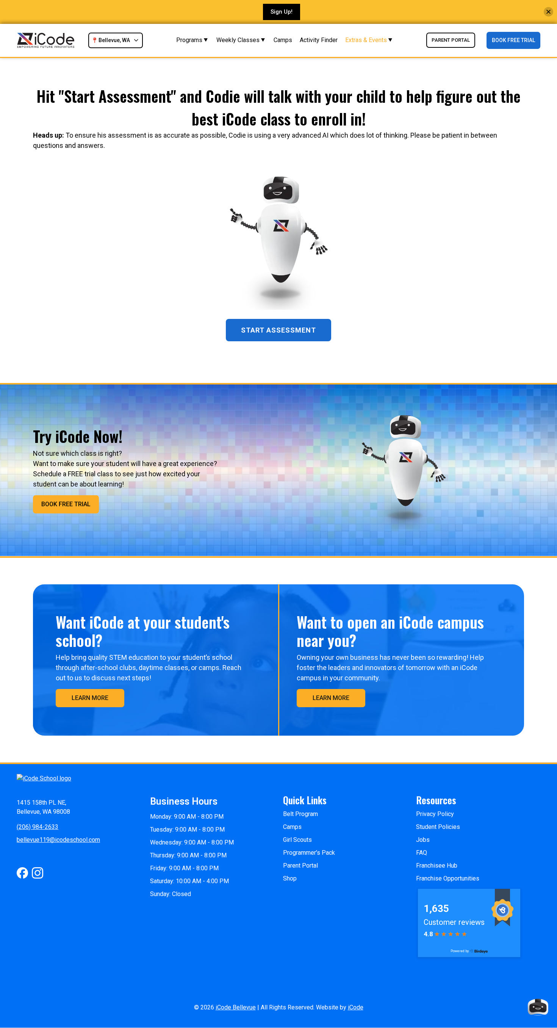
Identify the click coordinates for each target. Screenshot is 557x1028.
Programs (189, 40)
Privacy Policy (435, 814)
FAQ (421, 852)
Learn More (90, 698)
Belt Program (300, 814)
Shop (290, 878)
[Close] (548, 12)
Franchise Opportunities (447, 878)
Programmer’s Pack (309, 852)
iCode (355, 1007)
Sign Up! (282, 11)
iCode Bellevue (236, 1007)
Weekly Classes (238, 40)
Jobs (423, 839)
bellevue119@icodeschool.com (58, 839)
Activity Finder (319, 40)
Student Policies (438, 826)
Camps (283, 40)
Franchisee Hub (436, 865)
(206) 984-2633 (37, 826)
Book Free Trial (513, 40)
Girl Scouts (297, 839)
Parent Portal (451, 40)
